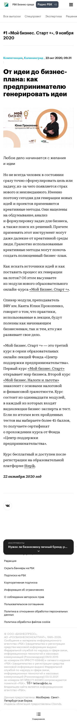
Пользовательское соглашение (24, 604)
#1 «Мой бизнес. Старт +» (28, 33)
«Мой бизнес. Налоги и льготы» (31, 380)
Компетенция (13, 57)
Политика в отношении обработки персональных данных (36, 612)
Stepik (29, 466)
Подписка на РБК (15, 575)
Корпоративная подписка (20, 582)
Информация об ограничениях (24, 589)
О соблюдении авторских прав (24, 596)
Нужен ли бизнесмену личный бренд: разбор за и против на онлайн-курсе (38, 546)
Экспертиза (53, 16)
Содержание (38, 718)
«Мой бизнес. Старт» (46, 369)
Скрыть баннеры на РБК (19, 568)
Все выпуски (12, 16)
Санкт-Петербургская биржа (32, 698)
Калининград (33, 57)
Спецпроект (33, 16)
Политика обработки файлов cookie (27, 621)
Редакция (10, 560)
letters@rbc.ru (42, 683)
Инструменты (16, 543)
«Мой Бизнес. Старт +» (49, 290)
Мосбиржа (42, 697)
